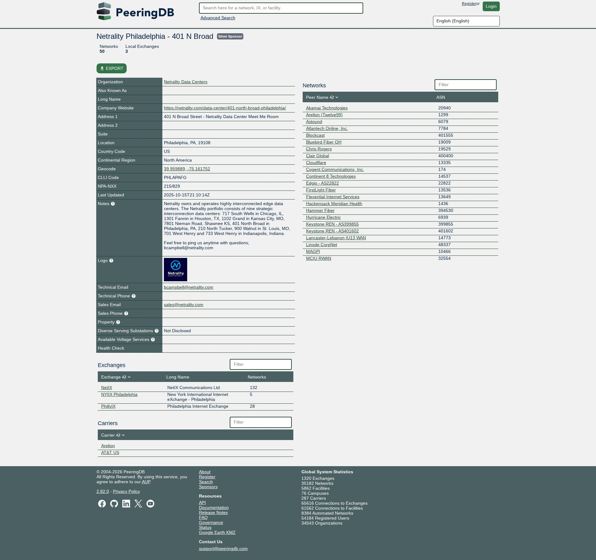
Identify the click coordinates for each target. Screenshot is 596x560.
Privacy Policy (126, 491)
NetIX (106, 387)
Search (206, 481)
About (204, 471)
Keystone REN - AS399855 (332, 224)
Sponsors (208, 486)
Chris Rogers (319, 148)
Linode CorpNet (321, 244)
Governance (211, 522)
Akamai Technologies (327, 107)
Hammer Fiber (320, 210)
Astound (314, 121)
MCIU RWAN (318, 258)
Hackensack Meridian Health (334, 203)
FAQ (203, 517)
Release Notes (213, 512)
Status (205, 527)
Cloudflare (316, 162)
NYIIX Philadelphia (119, 394)
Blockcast (315, 135)
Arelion (108, 445)
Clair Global (317, 155)
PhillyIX (108, 406)
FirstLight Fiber (321, 189)
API (202, 502)
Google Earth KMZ (217, 532)
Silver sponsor (230, 36)
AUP (146, 481)
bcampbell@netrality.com (188, 287)
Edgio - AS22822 (322, 183)
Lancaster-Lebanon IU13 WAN (336, 237)
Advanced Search (218, 17)
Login (491, 6)
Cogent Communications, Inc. (335, 169)
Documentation (214, 507)
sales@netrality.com (183, 304)
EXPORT (112, 68)
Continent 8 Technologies (331, 176)
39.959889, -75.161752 (187, 168)
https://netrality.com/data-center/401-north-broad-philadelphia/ (225, 107)
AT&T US (110, 452)
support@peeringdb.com (223, 548)
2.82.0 (103, 491)
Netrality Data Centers (185, 81)
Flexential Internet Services (332, 196)
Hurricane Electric (323, 217)
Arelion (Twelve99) (324, 114)
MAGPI (313, 251)
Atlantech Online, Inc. (327, 128)
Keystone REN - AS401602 (332, 230)
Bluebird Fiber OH (323, 142)
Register (469, 4)
